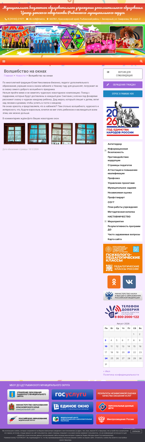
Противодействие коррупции (118, 159)
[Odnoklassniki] (114, 281)
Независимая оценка (120, 192)
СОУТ (111, 202)
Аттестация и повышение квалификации (122, 172)
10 (106, 346)
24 (106, 358)
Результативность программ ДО (124, 228)
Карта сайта (115, 239)
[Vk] (129, 281)
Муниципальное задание (122, 187)
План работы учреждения (122, 207)
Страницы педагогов (120, 165)
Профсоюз (114, 178)
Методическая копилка (121, 211)
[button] (3, 61)
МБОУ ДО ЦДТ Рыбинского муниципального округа (40, 385)
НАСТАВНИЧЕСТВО (119, 216)
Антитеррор (115, 144)
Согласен (136, 431)
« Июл (106, 371)
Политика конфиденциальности (121, 374)
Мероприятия (116, 221)
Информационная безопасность (118, 150)
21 (129, 352)
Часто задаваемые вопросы (124, 234)
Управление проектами (121, 183)
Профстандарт (116, 197)
